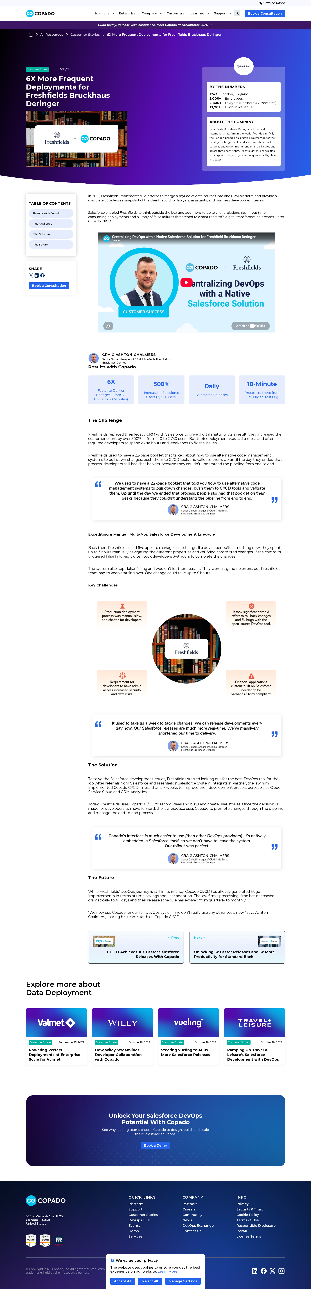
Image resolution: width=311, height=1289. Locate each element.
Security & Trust (249, 1209)
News (187, 1220)
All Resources (51, 35)
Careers (189, 1209)
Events (134, 1226)
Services (135, 1236)
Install (241, 1231)
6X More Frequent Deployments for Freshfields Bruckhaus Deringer (164, 35)
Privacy (242, 1204)
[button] (104, 13)
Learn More (167, 1271)
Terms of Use (247, 1220)
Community (192, 1215)
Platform (136, 1204)
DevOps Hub (139, 1220)
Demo (134, 1231)
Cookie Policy (247, 1215)
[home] (40, 14)
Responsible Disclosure (256, 1226)
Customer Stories (85, 35)
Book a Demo (155, 1145)
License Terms (248, 1236)
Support (136, 1209)
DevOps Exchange (198, 1226)
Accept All (122, 1281)
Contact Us (191, 1231)
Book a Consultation (265, 14)
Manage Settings (182, 1281)
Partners (189, 1204)
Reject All (150, 1281)
